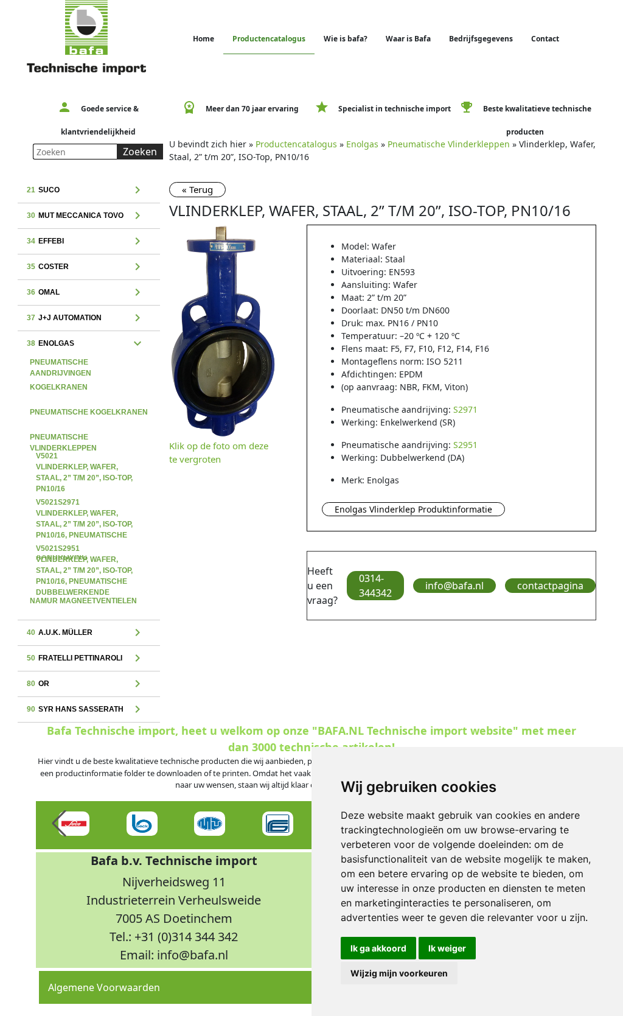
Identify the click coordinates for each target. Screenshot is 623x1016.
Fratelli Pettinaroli (86, 659)
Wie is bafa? (345, 38)
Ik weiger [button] (447, 948)
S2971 (465, 409)
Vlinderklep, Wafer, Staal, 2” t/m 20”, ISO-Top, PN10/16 (84, 457)
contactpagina (550, 585)
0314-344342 (375, 586)
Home (203, 38)
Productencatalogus (268, 38)
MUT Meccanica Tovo (86, 216)
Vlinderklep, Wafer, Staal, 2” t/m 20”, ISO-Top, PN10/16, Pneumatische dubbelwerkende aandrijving (84, 549)
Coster (86, 267)
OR (86, 684)
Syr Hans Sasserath (86, 710)
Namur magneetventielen (83, 601)
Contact (545, 38)
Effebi (86, 242)
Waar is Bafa (408, 38)
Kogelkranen (59, 387)
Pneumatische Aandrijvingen (60, 363)
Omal (86, 293)
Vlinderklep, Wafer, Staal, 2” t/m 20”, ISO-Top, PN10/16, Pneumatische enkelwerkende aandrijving (84, 503)
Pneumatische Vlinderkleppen (63, 438)
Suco (86, 190)
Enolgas (86, 344)
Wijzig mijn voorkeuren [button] (399, 973)
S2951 (465, 444)
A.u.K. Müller (86, 633)
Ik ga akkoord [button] (378, 948)
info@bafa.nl (454, 585)
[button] (59, 823)
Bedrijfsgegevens (481, 38)
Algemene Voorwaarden (104, 987)
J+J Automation (86, 318)
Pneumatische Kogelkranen (89, 412)
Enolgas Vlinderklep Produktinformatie (413, 509)
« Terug (197, 189)
